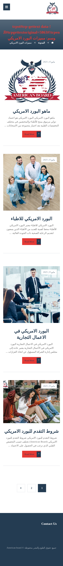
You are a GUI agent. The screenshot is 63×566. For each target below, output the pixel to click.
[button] (6, 7)
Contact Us (49, 523)
